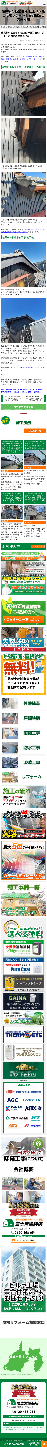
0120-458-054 (25, 1232)
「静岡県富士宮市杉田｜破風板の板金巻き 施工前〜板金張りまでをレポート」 (22, 57)
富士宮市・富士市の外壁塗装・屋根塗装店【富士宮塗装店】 (18, 1440)
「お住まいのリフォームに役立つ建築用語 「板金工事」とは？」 (22, 230)
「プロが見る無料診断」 (25, 367)
